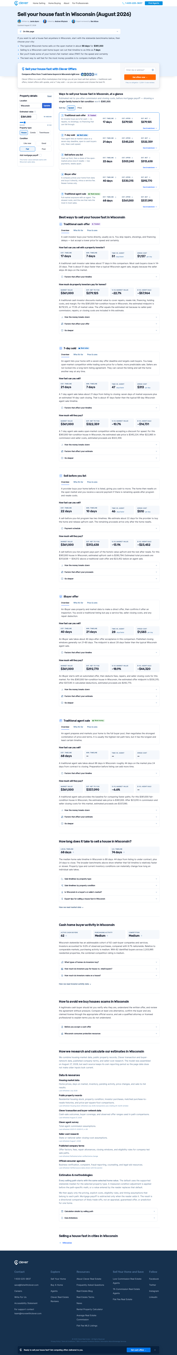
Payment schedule (72, 528)
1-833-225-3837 (22, 1279)
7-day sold (70, 135)
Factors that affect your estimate (79, 451)
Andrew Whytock (61, 21)
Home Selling (39, 3)
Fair (27, 149)
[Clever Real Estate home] (22, 3)
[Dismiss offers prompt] (155, 1350)
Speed (71, 108)
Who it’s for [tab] (78, 230)
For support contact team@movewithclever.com (27, 1311)
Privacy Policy (55, 1341)
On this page (28, 31)
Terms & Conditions (68, 1341)
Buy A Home (57, 1285)
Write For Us (20, 1297)
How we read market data (70, 907)
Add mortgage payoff (29, 155)
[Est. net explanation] (149, 118)
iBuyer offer (70, 174)
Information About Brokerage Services (113, 1341)
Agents (54, 1291)
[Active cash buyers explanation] (66, 935)
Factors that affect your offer (77, 324)
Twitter (152, 1285)
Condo (33, 132)
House (24, 132)
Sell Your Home (58, 1279)
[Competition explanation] (141, 935)
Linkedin (153, 1297)
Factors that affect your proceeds (79, 572)
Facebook (154, 1279)
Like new (27, 143)
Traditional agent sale (75, 194)
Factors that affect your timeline (78, 277)
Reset (49, 96)
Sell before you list (74, 155)
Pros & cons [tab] (92, 230)
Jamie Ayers (34, 21)
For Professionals (80, 3)
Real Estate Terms (85, 1297)
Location (23, 101)
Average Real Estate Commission (86, 1317)
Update (47, 105)
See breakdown (149, 128)
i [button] (35, 111)
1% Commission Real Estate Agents (126, 1291)
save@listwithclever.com (26, 1285)
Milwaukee (67, 1243)
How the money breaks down (77, 317)
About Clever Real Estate (89, 1279)
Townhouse (44, 132)
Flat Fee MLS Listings (87, 1325)
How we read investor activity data (74, 984)
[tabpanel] (109, 238)
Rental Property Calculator (90, 1309)
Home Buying (54, 3)
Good (44, 143)
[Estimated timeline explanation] (115, 118)
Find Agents (153, 3)
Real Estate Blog (85, 1291)
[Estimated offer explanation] (132, 118)
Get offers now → (140, 77)
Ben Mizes (94, 21)
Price (79, 108)
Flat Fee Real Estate (122, 1299)
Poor (44, 149)
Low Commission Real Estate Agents (127, 1281)
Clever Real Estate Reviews (60, 1299)
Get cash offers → (138, 1350)
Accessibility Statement (25, 1303)
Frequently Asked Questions (90, 1285)
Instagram (154, 1291)
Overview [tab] (65, 230)
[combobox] (30, 105)
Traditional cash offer (75, 115)
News (79, 1303)
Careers (18, 1291)
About (66, 3)
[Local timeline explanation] (73, 852)
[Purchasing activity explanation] (107, 935)
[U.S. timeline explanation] (124, 852)
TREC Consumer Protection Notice (87, 1341)
